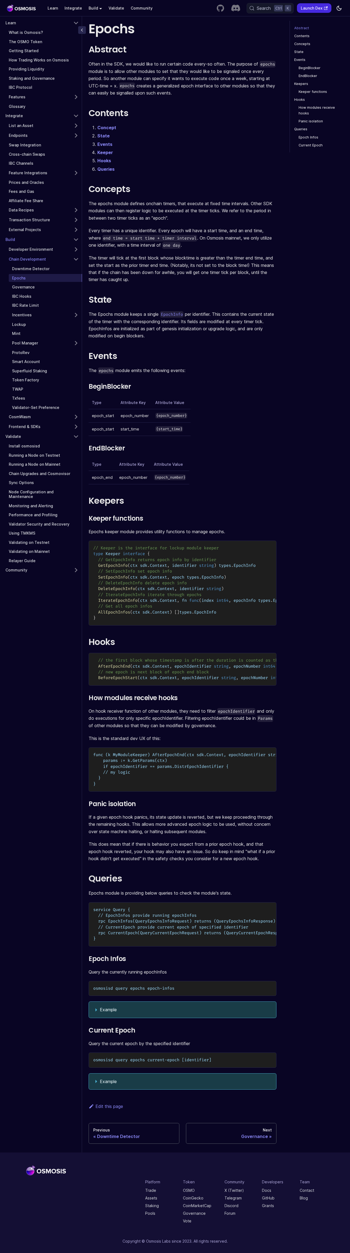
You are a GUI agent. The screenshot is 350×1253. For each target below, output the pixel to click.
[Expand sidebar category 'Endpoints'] (76, 135)
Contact (307, 1190)
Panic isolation (311, 121)
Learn (53, 8)
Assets (151, 1198)
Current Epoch (311, 145)
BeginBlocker (309, 68)
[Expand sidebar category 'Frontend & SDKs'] (76, 426)
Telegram (233, 1198)
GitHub (268, 1198)
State (103, 135)
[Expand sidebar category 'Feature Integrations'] (76, 173)
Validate (116, 8)
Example (108, 1009)
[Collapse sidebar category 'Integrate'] (76, 115)
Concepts (302, 44)
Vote (187, 1221)
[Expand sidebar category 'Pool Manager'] (76, 343)
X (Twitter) (234, 1190)
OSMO (189, 1190)
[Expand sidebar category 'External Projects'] (76, 229)
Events (104, 144)
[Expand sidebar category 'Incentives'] (76, 315)
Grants (268, 1205)
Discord (231, 1205)
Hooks (104, 160)
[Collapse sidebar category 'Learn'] (76, 23)
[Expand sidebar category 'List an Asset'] (76, 125)
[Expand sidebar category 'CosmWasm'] (76, 416)
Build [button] (93, 8)
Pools (150, 1213)
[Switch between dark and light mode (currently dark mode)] (339, 8)
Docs (266, 1190)
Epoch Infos (308, 137)
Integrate (73, 8)
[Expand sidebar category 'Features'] (76, 97)
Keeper (105, 152)
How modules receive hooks (317, 110)
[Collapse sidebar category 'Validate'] (76, 436)
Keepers (301, 84)
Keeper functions (313, 92)
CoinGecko (193, 1198)
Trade (150, 1190)
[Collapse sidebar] (82, 30)
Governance (194, 1213)
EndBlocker (308, 76)
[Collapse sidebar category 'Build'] (76, 239)
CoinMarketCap (197, 1205)
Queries (106, 169)
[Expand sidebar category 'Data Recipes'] (76, 210)
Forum (229, 1213)
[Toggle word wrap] (259, 547)
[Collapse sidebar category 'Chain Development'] (76, 259)
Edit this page (109, 1106)
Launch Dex (312, 8)
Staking (152, 1205)
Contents (302, 36)
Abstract (301, 28)
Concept (106, 127)
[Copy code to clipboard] (269, 547)
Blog (304, 1198)
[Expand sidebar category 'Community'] (76, 570)
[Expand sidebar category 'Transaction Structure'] (76, 220)
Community (142, 8)
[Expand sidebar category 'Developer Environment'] (76, 249)
